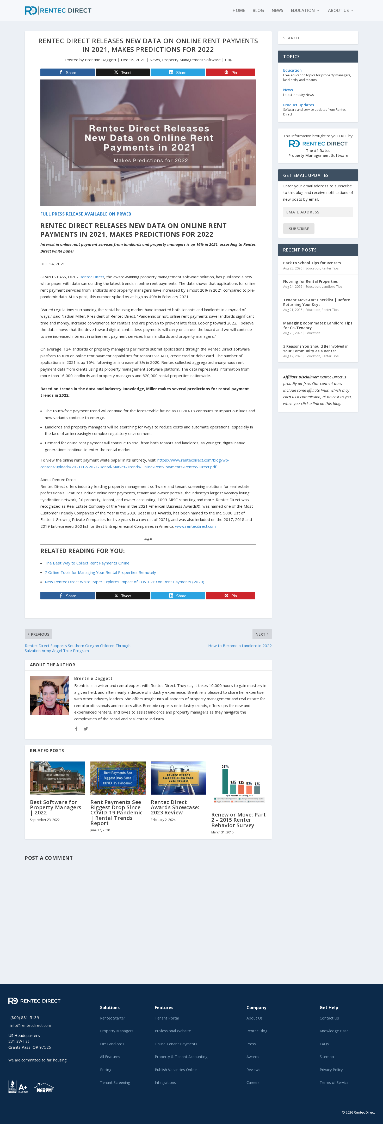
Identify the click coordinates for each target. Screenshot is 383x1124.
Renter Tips (330, 268)
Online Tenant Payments (176, 1043)
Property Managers (116, 1030)
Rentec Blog (257, 1030)
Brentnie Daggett (100, 59)
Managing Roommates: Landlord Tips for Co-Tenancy (317, 325)
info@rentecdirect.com (30, 1025)
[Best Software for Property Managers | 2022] (57, 778)
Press (251, 1043)
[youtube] (22, 1111)
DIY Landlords (112, 1043)
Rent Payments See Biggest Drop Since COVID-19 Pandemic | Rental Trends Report (116, 813)
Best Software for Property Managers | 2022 (56, 807)
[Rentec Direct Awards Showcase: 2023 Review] (178, 778)
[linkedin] (18, 1111)
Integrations (165, 1082)
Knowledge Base (334, 1030)
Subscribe (299, 228)
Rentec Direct (91, 276)
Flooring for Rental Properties (310, 281)
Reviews (253, 1069)
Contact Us (329, 1018)
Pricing (106, 1069)
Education (303, 10)
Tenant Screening (115, 1082)
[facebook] (14, 1111)
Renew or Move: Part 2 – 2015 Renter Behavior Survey (238, 819)
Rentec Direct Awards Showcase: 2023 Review (175, 807)
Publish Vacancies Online (176, 1069)
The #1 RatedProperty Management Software (318, 146)
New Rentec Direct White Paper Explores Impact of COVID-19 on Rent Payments (124, 581)
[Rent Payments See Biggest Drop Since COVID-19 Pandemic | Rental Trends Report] (118, 778)
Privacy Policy (331, 1069)
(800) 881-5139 (24, 1017)
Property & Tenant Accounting (181, 1056)
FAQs (324, 1043)
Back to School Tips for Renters (312, 262)
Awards (252, 1056)
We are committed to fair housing (37, 1060)
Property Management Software (191, 59)
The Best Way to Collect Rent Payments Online (87, 563)
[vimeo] (26, 1111)
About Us (254, 1018)
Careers (253, 1082)
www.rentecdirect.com (195, 526)
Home (239, 10)
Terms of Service (334, 1082)
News (277, 10)
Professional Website (173, 1030)
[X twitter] (9, 1111)
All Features (110, 1056)
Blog (258, 10)
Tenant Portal (167, 1018)
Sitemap (327, 1056)
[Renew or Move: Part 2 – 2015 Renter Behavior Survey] (239, 784)
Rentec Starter (112, 1018)
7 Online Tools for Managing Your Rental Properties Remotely (100, 572)
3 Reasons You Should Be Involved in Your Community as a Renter (316, 348)
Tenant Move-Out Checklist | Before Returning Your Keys (316, 302)
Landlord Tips (332, 286)
